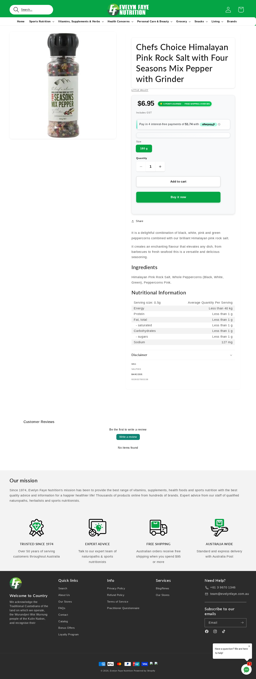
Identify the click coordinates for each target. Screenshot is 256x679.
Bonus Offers (66, 627)
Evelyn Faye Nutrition (121, 671)
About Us (64, 594)
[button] (31, 9)
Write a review (128, 436)
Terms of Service (117, 601)
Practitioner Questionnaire (123, 608)
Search (62, 588)
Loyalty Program (68, 634)
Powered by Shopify (144, 671)
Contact (63, 614)
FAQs (61, 608)
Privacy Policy (116, 588)
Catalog (63, 621)
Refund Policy (116, 594)
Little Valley (139, 90)
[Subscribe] (242, 622)
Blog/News (162, 588)
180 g (144, 148)
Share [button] (139, 221)
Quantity (141, 158)
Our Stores (65, 601)
